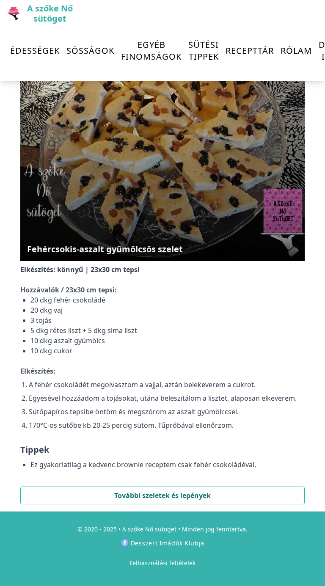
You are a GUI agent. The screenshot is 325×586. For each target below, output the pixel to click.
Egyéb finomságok (151, 50)
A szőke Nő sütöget (149, 529)
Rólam (296, 50)
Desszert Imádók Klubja (167, 543)
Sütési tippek (203, 50)
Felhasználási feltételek (162, 563)
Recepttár (250, 50)
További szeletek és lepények (162, 495)
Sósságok (90, 50)
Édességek (35, 50)
